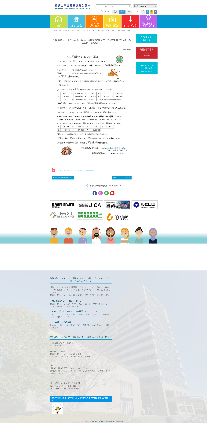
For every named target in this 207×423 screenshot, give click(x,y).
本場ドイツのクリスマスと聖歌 (120, 177)
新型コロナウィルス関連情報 (146, 68)
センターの (76, 25)
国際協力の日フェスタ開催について (64, 177)
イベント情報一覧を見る (146, 38)
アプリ (146, 52)
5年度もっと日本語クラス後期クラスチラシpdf (76, 171)
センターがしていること (94, 25)
